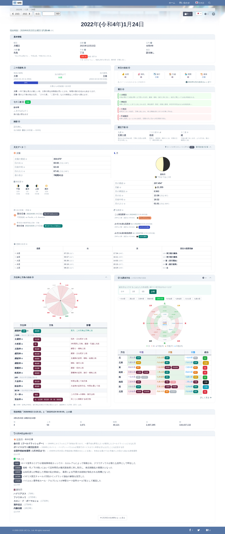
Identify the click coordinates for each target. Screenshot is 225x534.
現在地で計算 (203, 147)
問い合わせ (184, 3)
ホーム (172, 3)
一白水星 (122, 299)
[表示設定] (207, 14)
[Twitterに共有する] (198, 530)
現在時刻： (32, 30)
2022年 (19, 10)
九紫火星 (197, 299)
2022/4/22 (133, 214)
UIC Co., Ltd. (29, 530)
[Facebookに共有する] (190, 530)
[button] (209, 2)
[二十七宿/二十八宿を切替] (160, 132)
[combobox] (199, 13)
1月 (26, 10)
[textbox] (199, 14)
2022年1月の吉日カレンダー (199, 82)
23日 (17, 14)
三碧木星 (141, 299)
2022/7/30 (139, 233)
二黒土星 (132, 299)
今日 (37, 14)
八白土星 (188, 299)
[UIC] (17, 2)
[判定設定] (204, 278)
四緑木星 (150, 299)
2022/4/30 (31, 214)
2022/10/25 (30, 226)
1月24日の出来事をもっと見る (113, 518)
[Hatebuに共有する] (207, 530)
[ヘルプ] (213, 14)
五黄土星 (160, 299)
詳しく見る (205, 398)
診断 (153, 292)
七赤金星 (178, 299)
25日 (25, 14)
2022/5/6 (137, 224)
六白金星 (169, 299)
